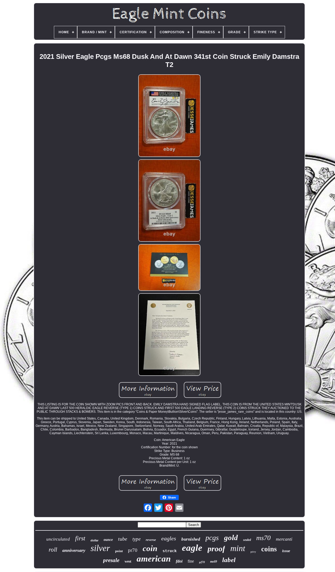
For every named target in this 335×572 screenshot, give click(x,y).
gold (231, 537)
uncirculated (58, 539)
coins (269, 549)
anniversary (73, 550)
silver (100, 548)
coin (150, 548)
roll (53, 549)
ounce (108, 540)
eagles (168, 538)
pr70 (132, 550)
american (154, 558)
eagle (192, 548)
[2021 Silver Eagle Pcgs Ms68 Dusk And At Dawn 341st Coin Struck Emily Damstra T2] (169, 115)
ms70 (263, 538)
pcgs (212, 538)
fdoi (179, 561)
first (80, 538)
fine (191, 561)
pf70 (202, 562)
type (136, 539)
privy (253, 551)
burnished (190, 539)
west (128, 561)
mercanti (284, 539)
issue (286, 551)
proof (216, 548)
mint (237, 548)
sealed (247, 540)
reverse (151, 540)
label (229, 559)
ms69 (213, 561)
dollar (94, 540)
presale (111, 560)
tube (122, 539)
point (119, 551)
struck (170, 550)
